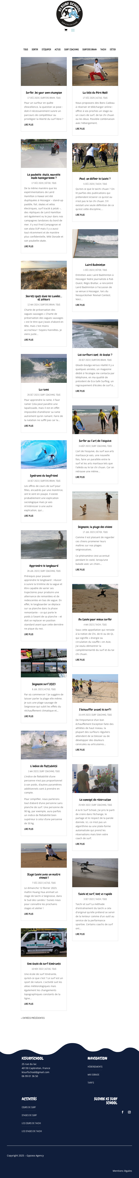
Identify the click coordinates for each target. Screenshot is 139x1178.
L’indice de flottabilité (43, 766)
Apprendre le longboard (43, 566)
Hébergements (95, 1066)
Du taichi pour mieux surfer (95, 619)
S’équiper (46, 49)
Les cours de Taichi (31, 1123)
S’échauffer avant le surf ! (95, 709)
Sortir (35, 49)
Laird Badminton (95, 265)
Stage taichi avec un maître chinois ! (43, 876)
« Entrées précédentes (33, 1017)
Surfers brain (89, 49)
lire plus (28, 124)
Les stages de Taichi (32, 1131)
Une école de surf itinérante (44, 964)
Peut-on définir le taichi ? (95, 179)
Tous (25, 49)
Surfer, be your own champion (44, 93)
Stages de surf (29, 1115)
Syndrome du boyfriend (44, 476)
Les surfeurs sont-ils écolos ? (95, 355)
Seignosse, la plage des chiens (95, 527)
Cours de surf (29, 1107)
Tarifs (91, 1082)
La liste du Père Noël (95, 93)
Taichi (103, 49)
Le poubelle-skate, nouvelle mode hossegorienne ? (43, 176)
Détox (113, 49)
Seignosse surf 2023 (44, 684)
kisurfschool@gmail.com (35, 1072)
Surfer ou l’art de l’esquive (95, 441)
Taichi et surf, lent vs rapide (95, 894)
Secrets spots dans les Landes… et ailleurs (44, 297)
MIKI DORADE (93, 1074)
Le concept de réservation (95, 800)
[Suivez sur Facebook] (122, 1112)
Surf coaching (71, 49)
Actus (58, 49)
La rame (44, 389)
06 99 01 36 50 (30, 1076)
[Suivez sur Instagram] (129, 1112)
